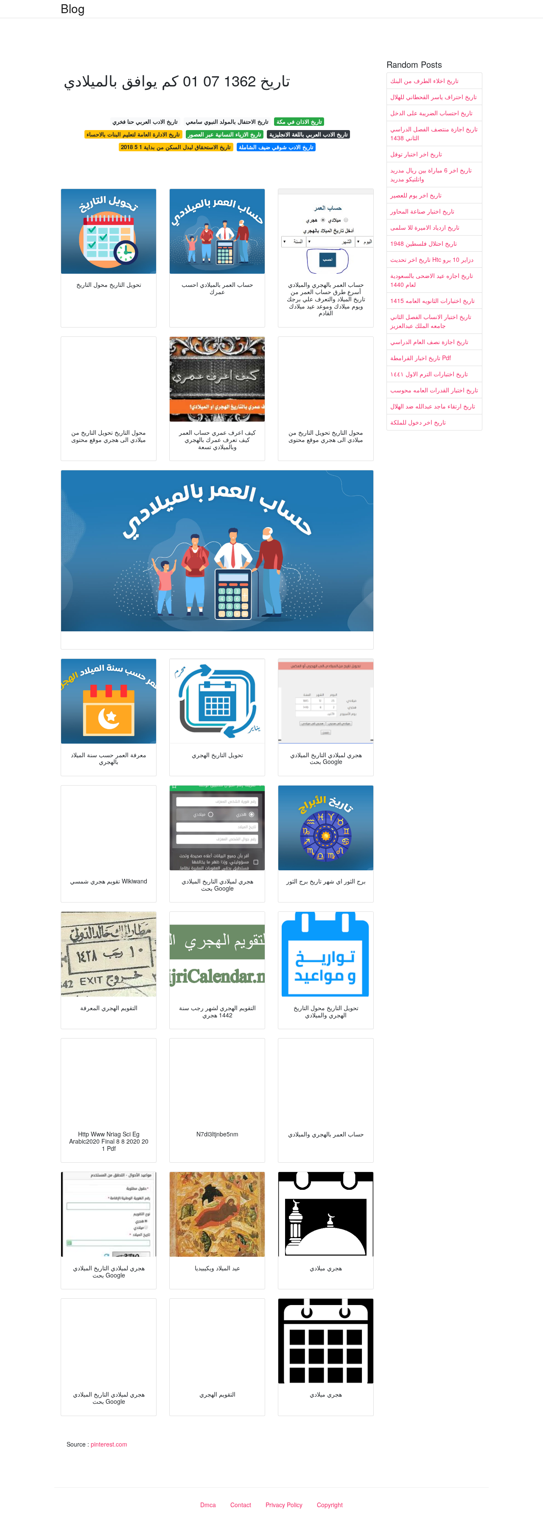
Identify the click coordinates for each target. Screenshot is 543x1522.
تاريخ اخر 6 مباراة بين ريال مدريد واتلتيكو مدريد (431, 174)
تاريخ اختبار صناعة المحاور (422, 211)
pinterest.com (109, 1444)
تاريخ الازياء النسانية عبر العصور (224, 134)
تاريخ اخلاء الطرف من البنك (424, 80)
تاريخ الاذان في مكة (299, 121)
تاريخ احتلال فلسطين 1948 (423, 243)
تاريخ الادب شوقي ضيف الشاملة (276, 147)
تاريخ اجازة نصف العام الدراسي (429, 341)
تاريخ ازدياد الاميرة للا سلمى (424, 227)
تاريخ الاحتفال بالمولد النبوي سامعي (227, 121)
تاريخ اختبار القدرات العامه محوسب (434, 390)
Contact (240, 1504)
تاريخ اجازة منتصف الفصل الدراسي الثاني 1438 (434, 133)
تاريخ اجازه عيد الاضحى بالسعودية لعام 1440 (431, 280)
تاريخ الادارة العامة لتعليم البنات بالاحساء (133, 134)
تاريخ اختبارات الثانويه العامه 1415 (432, 300)
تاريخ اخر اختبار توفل (416, 154)
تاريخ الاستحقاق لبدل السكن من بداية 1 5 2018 (176, 147)
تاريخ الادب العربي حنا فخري (145, 121)
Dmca (208, 1504)
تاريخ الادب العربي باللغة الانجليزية (308, 134)
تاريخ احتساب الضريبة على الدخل (431, 112)
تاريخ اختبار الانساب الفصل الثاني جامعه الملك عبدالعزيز (430, 321)
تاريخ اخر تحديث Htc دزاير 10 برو (431, 259)
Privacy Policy (284, 1504)
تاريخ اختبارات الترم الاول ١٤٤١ (429, 373)
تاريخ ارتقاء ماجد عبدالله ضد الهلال (432, 406)
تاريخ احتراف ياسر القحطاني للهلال (433, 96)
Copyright (330, 1504)
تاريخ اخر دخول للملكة (418, 422)
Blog (73, 8)
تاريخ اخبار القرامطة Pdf (420, 357)
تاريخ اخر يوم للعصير (416, 195)
